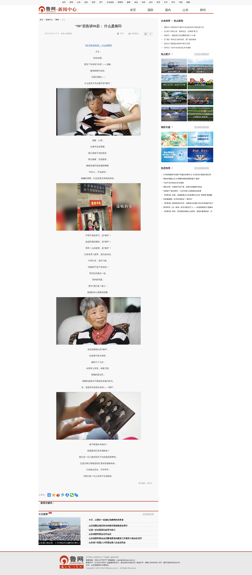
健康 (128, 2)
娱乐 (151, 2)
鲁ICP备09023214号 (171, 563)
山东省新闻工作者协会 (100, 565)
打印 (122, 34)
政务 (86, 2)
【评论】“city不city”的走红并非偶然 (177, 48)
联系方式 (97, 557)
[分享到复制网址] (76, 495)
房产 (101, 2)
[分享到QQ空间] (54, 495)
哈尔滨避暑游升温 (174, 101)
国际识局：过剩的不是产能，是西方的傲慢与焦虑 (182, 187)
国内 (168, 10)
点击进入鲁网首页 (202, 54)
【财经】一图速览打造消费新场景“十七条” (179, 35)
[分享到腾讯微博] (63, 495)
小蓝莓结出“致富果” (200, 117)
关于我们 (89, 557)
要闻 (57, 20)
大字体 (150, 34)
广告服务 (106, 557)
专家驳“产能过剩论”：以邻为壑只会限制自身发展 (182, 191)
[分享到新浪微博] (58, 495)
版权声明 (114, 557)
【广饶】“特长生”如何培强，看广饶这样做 (179, 39)
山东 (78, 2)
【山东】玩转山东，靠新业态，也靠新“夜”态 (180, 31)
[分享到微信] (72, 495)
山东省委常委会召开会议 (100, 534)
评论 (173, 2)
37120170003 (100, 563)
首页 (64, 2)
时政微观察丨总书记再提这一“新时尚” (177, 199)
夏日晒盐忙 (174, 117)
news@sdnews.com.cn (126, 560)
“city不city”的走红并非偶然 (173, 183)
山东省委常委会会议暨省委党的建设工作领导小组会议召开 (115, 538)
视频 (188, 2)
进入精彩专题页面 (202, 127)
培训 (143, 2)
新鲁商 (120, 2)
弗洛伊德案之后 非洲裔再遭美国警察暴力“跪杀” (181, 179)
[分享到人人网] (67, 495)
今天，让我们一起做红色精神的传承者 (106, 520)
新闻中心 (49, 20)
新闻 (71, 2)
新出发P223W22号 (128, 563)
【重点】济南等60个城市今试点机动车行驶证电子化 (183, 27)
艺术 (166, 2)
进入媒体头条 (148, 514)
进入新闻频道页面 (202, 168)
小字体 (145, 34)
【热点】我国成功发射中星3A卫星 (176, 44)
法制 (180, 2)
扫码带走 (135, 34)
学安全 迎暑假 (200, 85)
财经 (93, 2)
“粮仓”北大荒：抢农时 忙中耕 (174, 85)
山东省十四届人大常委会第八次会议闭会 (107, 542)
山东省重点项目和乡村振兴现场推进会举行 (108, 526)
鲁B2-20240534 (151, 563)
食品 (136, 2)
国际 (150, 10)
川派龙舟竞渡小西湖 (200, 101)
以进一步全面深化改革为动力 (102, 530)
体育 (158, 2)
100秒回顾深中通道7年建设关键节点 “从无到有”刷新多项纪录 (187, 175)
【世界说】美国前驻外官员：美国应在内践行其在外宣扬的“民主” (188, 203)
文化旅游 (110, 2)
